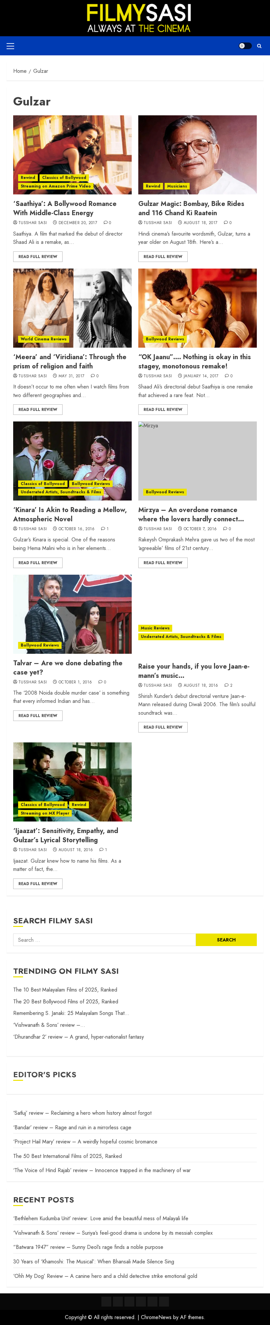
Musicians (177, 186)
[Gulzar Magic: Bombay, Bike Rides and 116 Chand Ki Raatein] (197, 154)
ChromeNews (156, 1317)
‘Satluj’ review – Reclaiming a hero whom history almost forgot (82, 1113)
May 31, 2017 (71, 376)
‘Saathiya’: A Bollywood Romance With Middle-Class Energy (65, 208)
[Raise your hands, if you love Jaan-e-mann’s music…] (197, 617)
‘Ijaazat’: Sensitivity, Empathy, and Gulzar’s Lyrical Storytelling (65, 835)
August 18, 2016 (201, 685)
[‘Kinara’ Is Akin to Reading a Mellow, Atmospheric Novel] (72, 461)
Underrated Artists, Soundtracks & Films (61, 492)
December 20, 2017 (78, 223)
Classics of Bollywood (64, 178)
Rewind (28, 178)
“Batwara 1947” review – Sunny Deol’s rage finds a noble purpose (88, 1247)
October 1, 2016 (75, 682)
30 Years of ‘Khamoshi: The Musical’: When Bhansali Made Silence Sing (93, 1261)
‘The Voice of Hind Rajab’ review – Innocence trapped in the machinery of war (102, 1170)
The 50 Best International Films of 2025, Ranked (67, 1156)
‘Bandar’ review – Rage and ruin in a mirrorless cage (72, 1127)
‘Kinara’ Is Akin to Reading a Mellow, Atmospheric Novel (70, 514)
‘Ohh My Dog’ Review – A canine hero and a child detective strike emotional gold (105, 1276)
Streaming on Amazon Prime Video (56, 186)
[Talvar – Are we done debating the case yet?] (72, 614)
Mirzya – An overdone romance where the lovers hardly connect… (191, 514)
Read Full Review (37, 257)
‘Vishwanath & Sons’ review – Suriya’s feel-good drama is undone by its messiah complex (113, 1233)
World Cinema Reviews (44, 339)
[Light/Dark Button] (245, 46)
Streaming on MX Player (45, 813)
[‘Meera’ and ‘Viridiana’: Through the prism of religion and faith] (72, 308)
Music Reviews (155, 628)
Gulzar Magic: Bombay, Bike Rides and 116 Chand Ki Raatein (191, 208)
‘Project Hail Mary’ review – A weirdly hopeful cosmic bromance (85, 1141)
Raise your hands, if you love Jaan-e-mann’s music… (194, 671)
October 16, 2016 (77, 529)
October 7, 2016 (200, 529)
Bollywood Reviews (165, 339)
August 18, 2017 (200, 223)
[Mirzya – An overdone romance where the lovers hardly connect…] (197, 461)
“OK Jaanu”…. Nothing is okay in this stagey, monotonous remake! (194, 361)
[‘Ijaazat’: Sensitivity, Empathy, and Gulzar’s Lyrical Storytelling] (72, 781)
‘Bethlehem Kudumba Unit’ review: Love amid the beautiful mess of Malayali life (100, 1218)
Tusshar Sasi (32, 223)
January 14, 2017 (201, 376)
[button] (10, 46)
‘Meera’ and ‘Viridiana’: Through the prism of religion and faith (69, 361)
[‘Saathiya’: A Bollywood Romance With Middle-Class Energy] (72, 154)
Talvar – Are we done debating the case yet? (67, 667)
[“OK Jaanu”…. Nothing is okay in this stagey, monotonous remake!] (197, 308)
